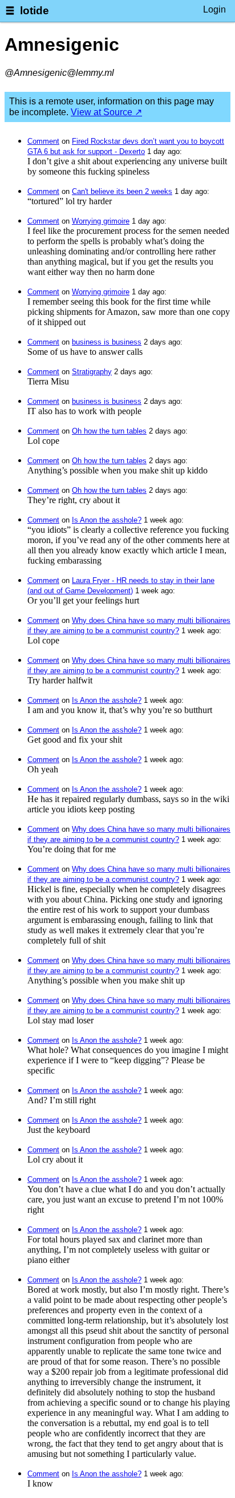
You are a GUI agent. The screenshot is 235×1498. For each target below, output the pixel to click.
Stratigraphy (92, 371)
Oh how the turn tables (109, 431)
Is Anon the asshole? (106, 520)
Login (214, 9)
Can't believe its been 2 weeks (122, 191)
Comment (43, 141)
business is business (106, 342)
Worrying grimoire (100, 221)
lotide (34, 11)
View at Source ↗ (106, 112)
